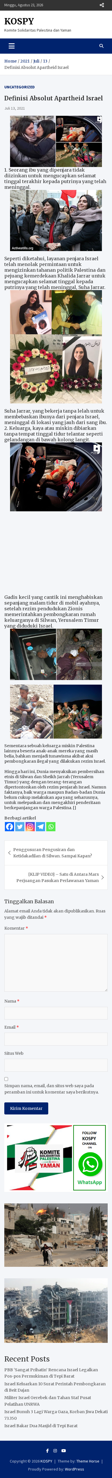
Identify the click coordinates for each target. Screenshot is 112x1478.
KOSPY (19, 21)
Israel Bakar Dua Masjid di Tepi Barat (41, 1425)
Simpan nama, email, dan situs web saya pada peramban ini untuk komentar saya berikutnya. (51, 1089)
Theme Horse (87, 1461)
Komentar (16, 928)
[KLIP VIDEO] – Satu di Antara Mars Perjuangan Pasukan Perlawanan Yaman (57, 877)
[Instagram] (30, 826)
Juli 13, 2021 (14, 108)
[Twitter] (19, 826)
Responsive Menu (102, 5)
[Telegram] (40, 826)
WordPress (74, 1469)
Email (11, 1027)
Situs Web (14, 1053)
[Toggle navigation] (11, 45)
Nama (12, 1001)
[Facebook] (9, 826)
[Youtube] (63, 1450)
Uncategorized (19, 87)
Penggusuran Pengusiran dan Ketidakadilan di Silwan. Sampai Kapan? (52, 853)
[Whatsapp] (50, 826)
